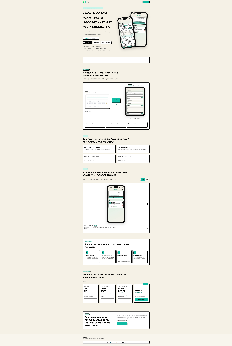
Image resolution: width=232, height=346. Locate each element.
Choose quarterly (124, 299)
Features (107, 1)
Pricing (123, 1)
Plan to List (102, 1)
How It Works (118, 1)
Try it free (90, 299)
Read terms (96, 42)
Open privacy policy (122, 323)
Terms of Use (140, 337)
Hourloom (126, 342)
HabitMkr (119, 342)
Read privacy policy (106, 42)
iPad (147, 179)
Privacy (131, 1)
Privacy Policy (146, 337)
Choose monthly (107, 299)
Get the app (146, 2)
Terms (127, 1)
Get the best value (141, 299)
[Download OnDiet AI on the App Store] (87, 42)
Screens (112, 1)
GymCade (113, 342)
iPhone (143, 179)
